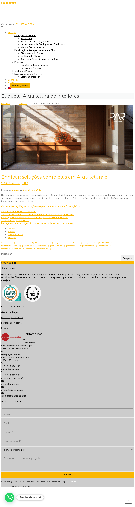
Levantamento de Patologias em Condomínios (43, 44)
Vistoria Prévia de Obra (32, 47)
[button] (9, 497)
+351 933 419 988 (24, 24)
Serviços (12, 237)
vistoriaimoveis (44, 249)
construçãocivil (26, 243)
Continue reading (40, 206)
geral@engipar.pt (10, 383)
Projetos (5, 328)
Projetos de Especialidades (34, 64)
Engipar (11, 228)
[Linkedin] (15, 262)
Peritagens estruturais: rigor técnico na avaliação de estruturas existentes (37, 223)
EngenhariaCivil (92, 243)
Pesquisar (6, 253)
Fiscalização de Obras (32, 53)
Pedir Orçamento (20, 85)
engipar (15, 189)
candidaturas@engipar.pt (13, 395)
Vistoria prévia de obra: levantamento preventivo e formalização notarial (37, 214)
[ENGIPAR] (13, 19)
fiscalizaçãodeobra (11, 245)
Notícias (11, 82)
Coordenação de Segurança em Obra (39, 59)
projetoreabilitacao (88, 246)
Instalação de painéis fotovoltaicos (18, 211)
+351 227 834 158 (10, 366)
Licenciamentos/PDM (31, 76)
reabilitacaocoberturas (12, 248)
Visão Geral (26, 38)
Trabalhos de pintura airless (15, 220)
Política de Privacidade (20, 486)
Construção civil (8, 243)
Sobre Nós (13, 79)
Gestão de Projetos (24, 70)
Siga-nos (6, 262)
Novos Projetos (15, 234)
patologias (29, 245)
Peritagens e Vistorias (12, 322)
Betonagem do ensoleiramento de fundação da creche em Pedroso (34, 217)
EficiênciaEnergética (44, 243)
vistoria (30, 248)
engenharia (60, 243)
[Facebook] (12, 262)
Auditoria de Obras (30, 56)
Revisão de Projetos (31, 67)
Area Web (72, 481)
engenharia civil (76, 243)
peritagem (43, 246)
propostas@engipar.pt (12, 389)
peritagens (72, 246)
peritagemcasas (57, 246)
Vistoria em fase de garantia (35, 41)
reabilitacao (104, 245)
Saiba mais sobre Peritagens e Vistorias (67, 5)
